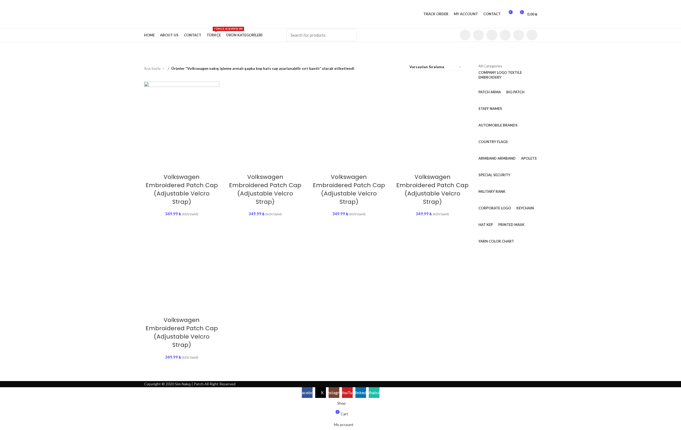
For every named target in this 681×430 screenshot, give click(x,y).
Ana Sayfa (152, 68)
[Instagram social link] (491, 35)
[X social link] (478, 35)
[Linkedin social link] (518, 35)
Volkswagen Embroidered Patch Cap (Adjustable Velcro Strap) (182, 189)
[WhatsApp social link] (532, 35)
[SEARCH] (350, 35)
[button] (168, 163)
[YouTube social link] (505, 35)
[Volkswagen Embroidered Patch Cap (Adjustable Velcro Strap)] (182, 119)
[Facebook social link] (465, 35)
